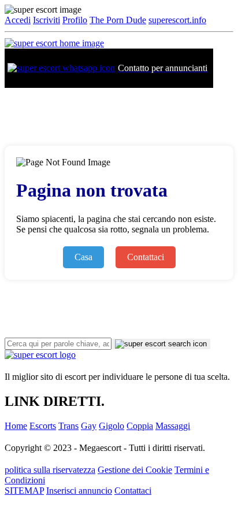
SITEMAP (24, 490)
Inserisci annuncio (79, 490)
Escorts (42, 426)
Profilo (74, 20)
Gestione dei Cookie (135, 470)
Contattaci (145, 257)
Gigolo (111, 426)
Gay (88, 426)
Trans (68, 426)
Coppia (140, 426)
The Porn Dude (118, 20)
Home (16, 426)
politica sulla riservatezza (50, 470)
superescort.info (177, 20)
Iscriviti (46, 20)
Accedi (18, 20)
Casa (83, 257)
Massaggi (172, 426)
